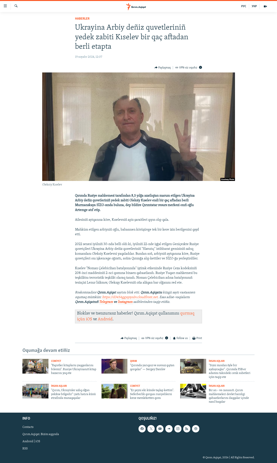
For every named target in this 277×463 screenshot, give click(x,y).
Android (105, 319)
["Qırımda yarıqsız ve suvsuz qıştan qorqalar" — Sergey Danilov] (114, 366)
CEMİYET (56, 361)
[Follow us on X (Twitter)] (151, 428)
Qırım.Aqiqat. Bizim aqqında (40, 434)
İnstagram (125, 302)
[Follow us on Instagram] (177, 428)
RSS (25, 448)
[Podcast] (195, 428)
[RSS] (186, 428)
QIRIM (133, 361)
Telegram (106, 302)
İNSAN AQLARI (217, 361)
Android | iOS (31, 441)
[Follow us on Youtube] (160, 428)
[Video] (265, 6)
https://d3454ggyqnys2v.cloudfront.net (130, 297)
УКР (254, 6)
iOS (89, 319)
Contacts (28, 427)
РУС (243, 6)
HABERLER (82, 19)
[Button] (163, 67)
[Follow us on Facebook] (142, 428)
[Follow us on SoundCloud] (168, 428)
